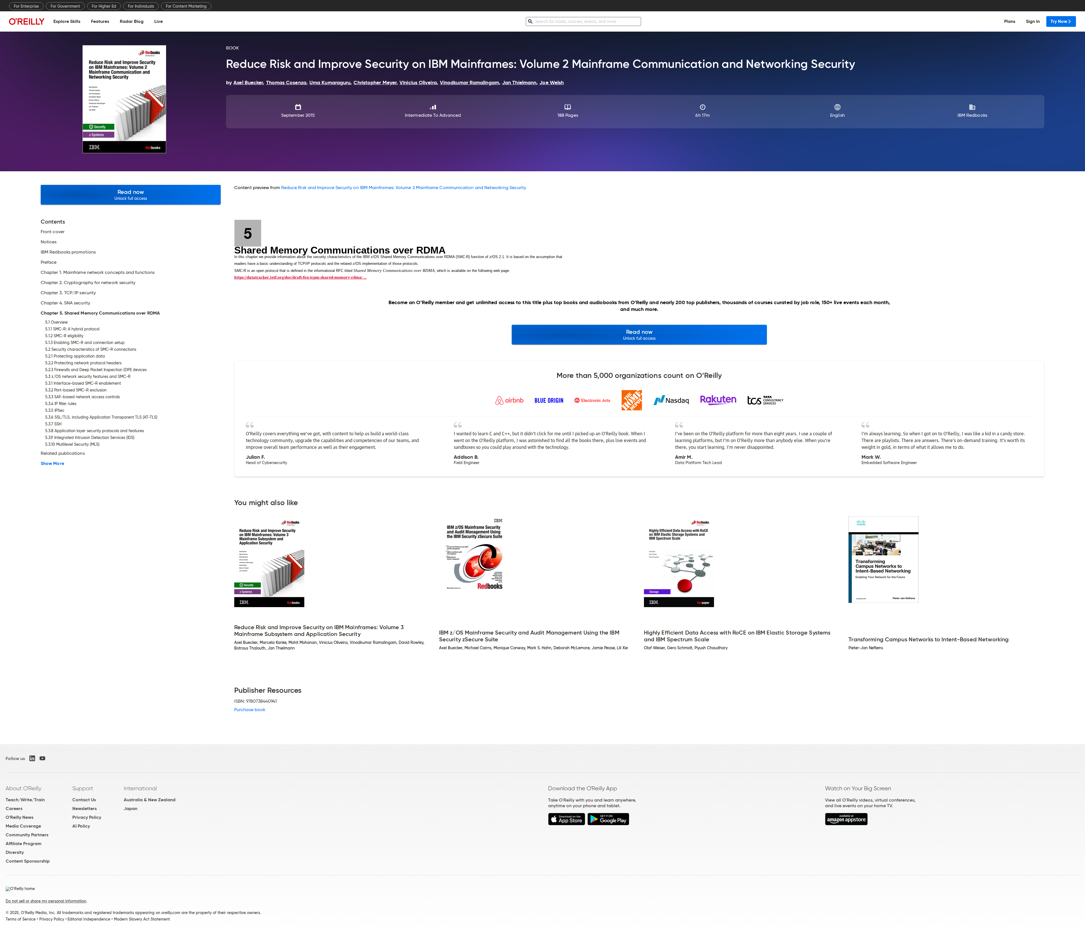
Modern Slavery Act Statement (142, 919)
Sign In (1033, 21)
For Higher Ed (104, 6)
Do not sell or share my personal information (46, 901)
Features (100, 21)
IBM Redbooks (972, 115)
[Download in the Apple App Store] (566, 824)
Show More (52, 463)
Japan (130, 808)
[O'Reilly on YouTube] (42, 758)
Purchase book (249, 709)
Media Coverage (23, 826)
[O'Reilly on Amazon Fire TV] (846, 824)
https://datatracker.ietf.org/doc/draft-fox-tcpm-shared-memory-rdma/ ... (300, 277)
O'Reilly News (19, 817)
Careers (14, 808)
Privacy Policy (86, 817)
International (140, 788)
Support (82, 788)
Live (158, 21)
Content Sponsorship (28, 861)
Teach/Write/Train (25, 800)
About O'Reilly (23, 788)
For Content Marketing (186, 6)
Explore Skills (66, 21)
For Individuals (141, 6)
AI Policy (81, 826)
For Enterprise (26, 6)
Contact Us (84, 800)
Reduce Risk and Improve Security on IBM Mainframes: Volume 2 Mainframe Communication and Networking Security (403, 187)
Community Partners (27, 835)
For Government (65, 6)
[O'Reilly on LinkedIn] (32, 758)
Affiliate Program (24, 844)
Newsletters (84, 808)
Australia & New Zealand (149, 800)
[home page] (27, 21)
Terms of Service (21, 919)
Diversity (15, 852)
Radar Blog (132, 21)
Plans (1009, 21)
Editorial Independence (89, 919)
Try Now (1059, 21)
